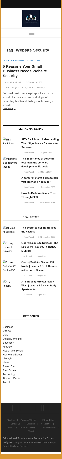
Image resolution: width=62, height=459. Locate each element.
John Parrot (28, 153)
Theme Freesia (34, 442)
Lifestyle (7, 358)
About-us (11, 419)
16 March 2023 (44, 172)
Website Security (36, 87)
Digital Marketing (13, 60)
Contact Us (15, 423)
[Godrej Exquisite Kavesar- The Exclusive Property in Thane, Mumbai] (10, 247)
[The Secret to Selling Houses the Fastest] (10, 230)
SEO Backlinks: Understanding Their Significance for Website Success (40, 143)
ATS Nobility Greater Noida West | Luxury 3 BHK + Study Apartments (38, 285)
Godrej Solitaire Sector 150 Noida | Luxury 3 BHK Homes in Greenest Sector (38, 266)
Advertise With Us (28, 419)
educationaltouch (13, 82)
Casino (7, 330)
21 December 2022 (46, 187)
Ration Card (9, 366)
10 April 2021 (42, 275)
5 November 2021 (35, 82)
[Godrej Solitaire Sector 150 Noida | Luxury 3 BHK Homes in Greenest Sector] (10, 266)
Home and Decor (12, 354)
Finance (7, 346)
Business (8, 326)
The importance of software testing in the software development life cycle (37, 162)
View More (12, 109)
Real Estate (9, 370)
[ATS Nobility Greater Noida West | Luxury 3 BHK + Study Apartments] (10, 284)
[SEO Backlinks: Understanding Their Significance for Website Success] (10, 141)
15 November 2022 (46, 202)
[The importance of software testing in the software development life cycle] (10, 163)
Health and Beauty (13, 350)
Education (8, 342)
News (6, 362)
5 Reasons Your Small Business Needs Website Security (25, 71)
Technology (32, 60)
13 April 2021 (42, 256)
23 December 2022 (46, 237)
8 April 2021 (41, 295)
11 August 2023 (45, 153)
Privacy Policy (48, 419)
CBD (5, 334)
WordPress (48, 442)
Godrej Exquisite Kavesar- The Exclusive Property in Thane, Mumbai (39, 246)
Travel (6, 382)
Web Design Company (17, 87)
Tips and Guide (11, 378)
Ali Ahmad (27, 256)
